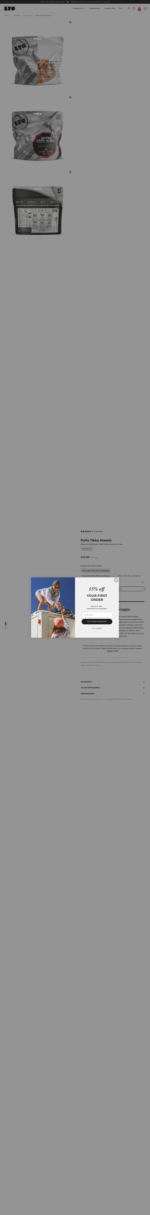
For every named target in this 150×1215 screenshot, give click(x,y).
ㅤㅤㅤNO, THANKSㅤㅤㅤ (97, 628)
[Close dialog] (116, 580)
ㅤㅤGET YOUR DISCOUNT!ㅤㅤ (97, 621)
